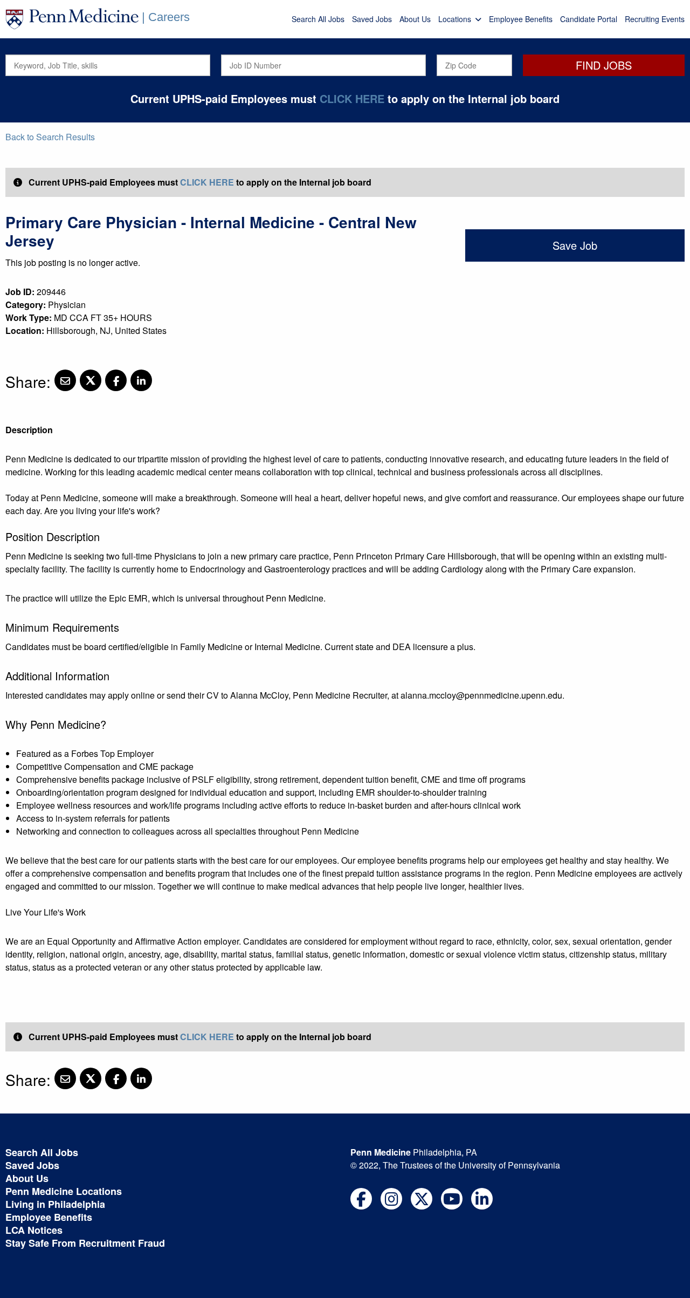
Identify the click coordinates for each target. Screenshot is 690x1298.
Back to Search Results (50, 137)
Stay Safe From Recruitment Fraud (85, 1243)
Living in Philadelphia (55, 1204)
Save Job (575, 245)
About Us (415, 18)
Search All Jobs (318, 18)
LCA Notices (34, 1230)
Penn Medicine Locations (63, 1191)
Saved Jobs (372, 18)
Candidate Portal (588, 18)
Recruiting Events (655, 18)
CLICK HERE (352, 98)
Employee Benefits (521, 18)
